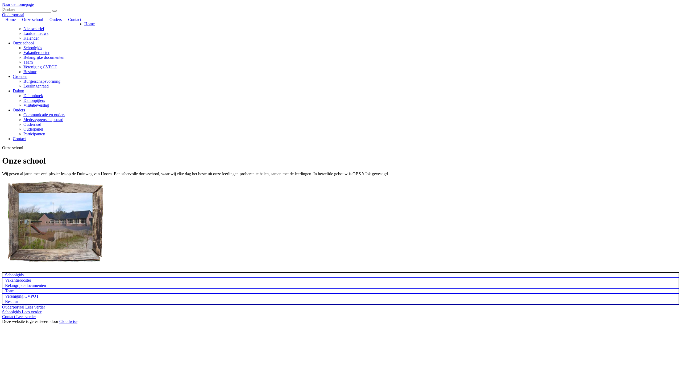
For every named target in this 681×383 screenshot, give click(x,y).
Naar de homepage (18, 4)
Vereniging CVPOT (40, 67)
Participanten (34, 134)
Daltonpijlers (34, 100)
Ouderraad (32, 124)
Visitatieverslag (36, 105)
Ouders (19, 110)
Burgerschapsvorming (41, 81)
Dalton (18, 91)
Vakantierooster (36, 52)
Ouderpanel (33, 129)
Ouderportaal (13, 15)
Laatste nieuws (35, 33)
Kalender (31, 38)
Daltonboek (33, 95)
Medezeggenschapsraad (43, 119)
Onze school (23, 43)
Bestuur (29, 71)
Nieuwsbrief (33, 28)
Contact (19, 138)
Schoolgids (32, 47)
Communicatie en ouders (44, 115)
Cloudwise (68, 321)
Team (28, 62)
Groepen (20, 76)
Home (89, 24)
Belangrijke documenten (43, 57)
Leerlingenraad (36, 86)
